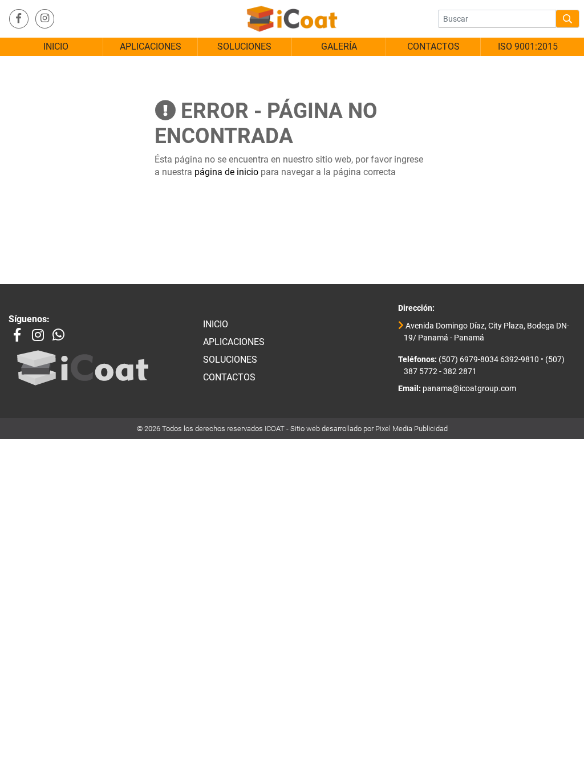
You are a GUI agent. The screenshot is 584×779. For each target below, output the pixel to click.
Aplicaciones (234, 341)
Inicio (215, 324)
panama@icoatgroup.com (468, 388)
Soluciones (230, 359)
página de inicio (226, 172)
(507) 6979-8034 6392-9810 (488, 359)
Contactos (229, 377)
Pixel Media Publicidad (411, 428)
